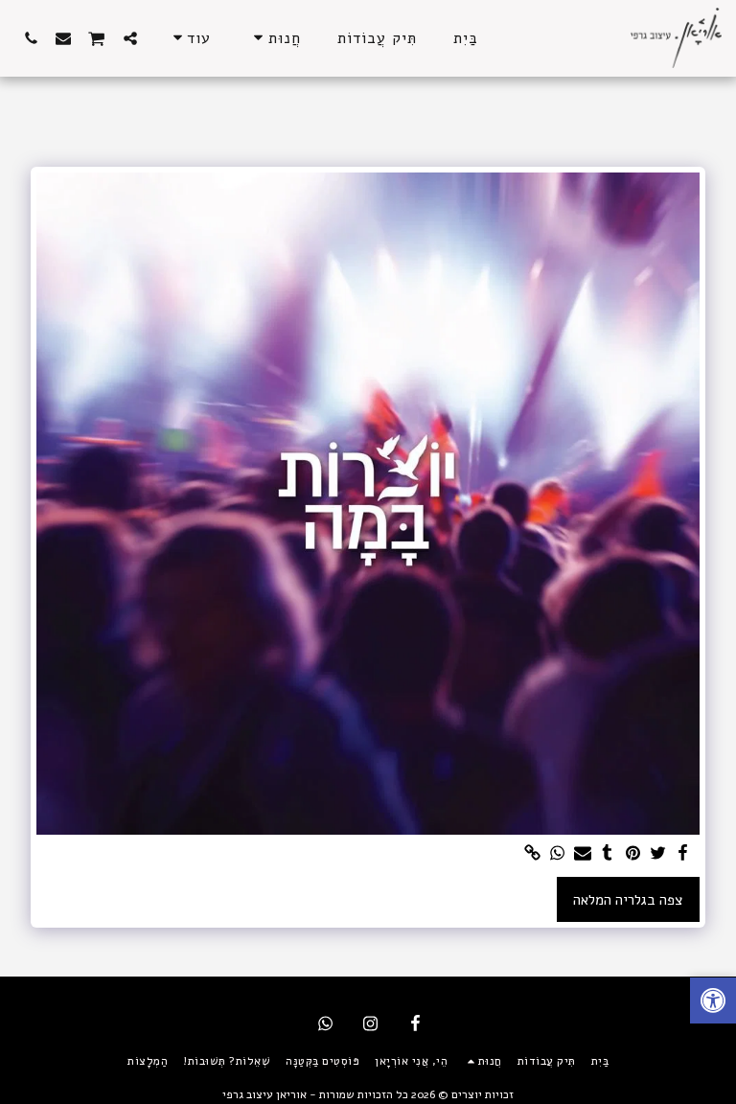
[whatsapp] (557, 853)
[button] (130, 38)
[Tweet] (658, 853)
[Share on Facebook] (683, 853)
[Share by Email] (582, 853)
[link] (532, 853)
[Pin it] (633, 853)
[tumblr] (608, 853)
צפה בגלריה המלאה (627, 899)
